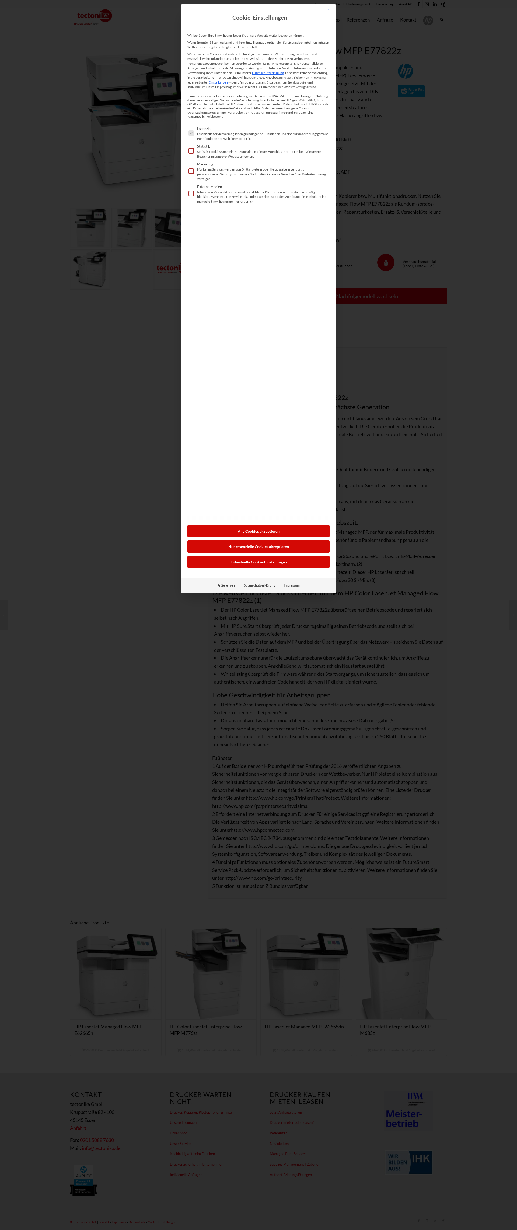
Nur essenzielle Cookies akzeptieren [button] (258, 546)
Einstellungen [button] (218, 82)
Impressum (292, 585)
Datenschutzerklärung (268, 73)
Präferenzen (226, 585)
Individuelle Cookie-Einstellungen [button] (258, 562)
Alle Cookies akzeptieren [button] (259, 531)
